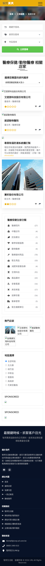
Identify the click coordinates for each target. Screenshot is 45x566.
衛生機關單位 (24, 307)
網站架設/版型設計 (12, 515)
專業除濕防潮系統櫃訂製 (17, 143)
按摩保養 (24, 295)
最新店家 (8, 486)
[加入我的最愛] (36, 106)
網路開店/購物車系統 (13, 524)
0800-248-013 (12, 546)
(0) (37, 307)
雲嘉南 (11, 377)
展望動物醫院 (11, 121)
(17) (36, 290)
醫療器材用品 (24, 255)
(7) (37, 237)
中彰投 (11, 373)
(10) (36, 261)
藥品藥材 (24, 278)
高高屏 (11, 381)
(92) (36, 272)
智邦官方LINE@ (12, 551)
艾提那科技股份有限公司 (17, 97)
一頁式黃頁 (9, 494)
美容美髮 (24, 290)
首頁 (11, 14)
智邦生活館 (9, 511)
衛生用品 (24, 261)
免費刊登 (8, 490)
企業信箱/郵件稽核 (12, 528)
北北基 (11, 365)
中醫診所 (24, 231)
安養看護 (24, 284)
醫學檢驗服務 (24, 243)
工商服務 (20, 14)
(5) (37, 301)
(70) (36, 255)
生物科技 (24, 272)
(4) (37, 231)
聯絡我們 (8, 499)
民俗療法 (24, 237)
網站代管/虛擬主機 (12, 520)
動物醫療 (24, 249)
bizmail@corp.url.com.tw (16, 541)
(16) (36, 284)
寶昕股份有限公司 (13, 195)
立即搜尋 (24, 49)
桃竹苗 (11, 369)
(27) (36, 226)
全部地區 (12, 361)
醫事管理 (24, 301)
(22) (36, 278)
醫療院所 (24, 226)
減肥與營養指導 (24, 266)
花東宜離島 (13, 385)
